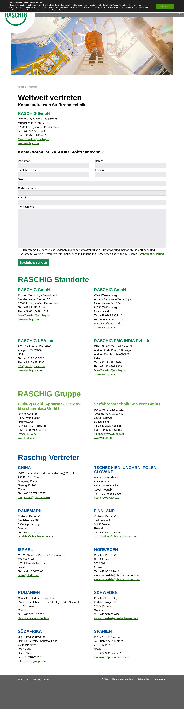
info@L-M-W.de (27, 434)
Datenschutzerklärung (151, 254)
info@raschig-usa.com (31, 366)
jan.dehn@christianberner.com (36, 536)
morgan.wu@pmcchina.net (34, 497)
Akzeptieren (165, 6)
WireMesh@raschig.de (107, 323)
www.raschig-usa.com (31, 370)
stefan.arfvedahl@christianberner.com (117, 579)
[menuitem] (43, 12)
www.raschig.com (28, 143)
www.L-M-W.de (27, 438)
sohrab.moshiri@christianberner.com (116, 618)
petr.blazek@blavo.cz (107, 497)
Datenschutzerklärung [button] (61, 10)
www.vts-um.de (103, 437)
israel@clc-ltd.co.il (28, 575)
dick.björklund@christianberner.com (115, 536)
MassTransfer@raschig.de (33, 139)
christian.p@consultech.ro (33, 618)
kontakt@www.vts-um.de (109, 433)
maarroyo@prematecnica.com (112, 657)
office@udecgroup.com (32, 661)
